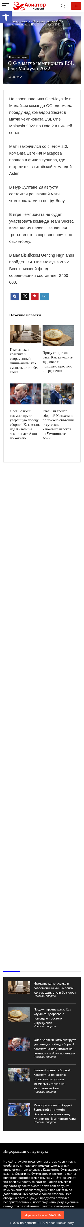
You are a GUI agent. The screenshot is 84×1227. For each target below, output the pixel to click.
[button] (6, 17)
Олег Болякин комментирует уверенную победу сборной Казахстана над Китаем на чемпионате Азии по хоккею (25, 424)
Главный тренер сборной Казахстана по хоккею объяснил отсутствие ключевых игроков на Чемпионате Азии (58, 424)
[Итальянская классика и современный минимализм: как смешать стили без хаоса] (25, 328)
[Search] (63, 6)
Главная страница (18, 21)
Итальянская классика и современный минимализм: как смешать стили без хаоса (55, 988)
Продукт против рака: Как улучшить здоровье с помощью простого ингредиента (58, 362)
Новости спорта (43, 21)
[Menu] (5, 6)
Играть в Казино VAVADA (43, 1215)
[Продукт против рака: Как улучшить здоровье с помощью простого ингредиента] (58, 328)
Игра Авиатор (76, 6)
